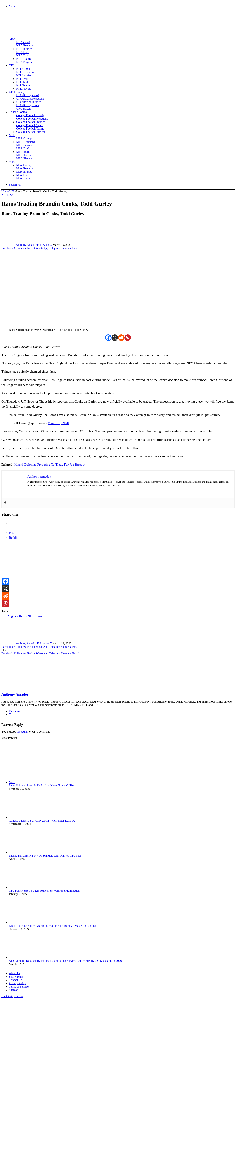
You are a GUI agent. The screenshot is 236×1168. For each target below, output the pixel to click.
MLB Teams (23, 155)
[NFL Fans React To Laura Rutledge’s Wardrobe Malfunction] (29, 887)
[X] (115, 337)
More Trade (23, 178)
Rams (38, 616)
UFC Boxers (23, 108)
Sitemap (13, 989)
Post (12, 532)
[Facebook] (108, 337)
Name (24, 1127)
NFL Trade (22, 82)
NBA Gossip (23, 42)
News (10, 194)
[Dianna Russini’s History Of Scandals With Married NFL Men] (29, 852)
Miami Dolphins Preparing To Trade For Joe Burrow (49, 464)
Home (5, 191)
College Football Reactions (32, 118)
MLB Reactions (25, 141)
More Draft (22, 175)
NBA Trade (23, 55)
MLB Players (24, 158)
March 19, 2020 (58, 423)
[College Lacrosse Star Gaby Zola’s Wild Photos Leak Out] (29, 817)
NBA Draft (22, 52)
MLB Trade (23, 151)
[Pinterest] (127, 337)
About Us (14, 973)
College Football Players (30, 131)
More (12, 161)
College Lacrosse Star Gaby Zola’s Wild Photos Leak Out (42, 820)
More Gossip (23, 165)
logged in (22, 731)
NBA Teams (23, 58)
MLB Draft (23, 148)
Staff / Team (16, 976)
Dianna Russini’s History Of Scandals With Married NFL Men (45, 855)
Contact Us (15, 979)
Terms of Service (19, 986)
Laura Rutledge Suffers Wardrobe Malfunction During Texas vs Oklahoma (52, 925)
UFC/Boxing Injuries (28, 101)
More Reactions (25, 168)
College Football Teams (30, 128)
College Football (18, 111)
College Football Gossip (30, 115)
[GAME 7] (17, 27)
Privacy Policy (17, 983)
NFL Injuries (23, 75)
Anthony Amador (26, 244)
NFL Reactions (25, 72)
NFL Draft (22, 78)
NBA (12, 38)
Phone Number (81, 1127)
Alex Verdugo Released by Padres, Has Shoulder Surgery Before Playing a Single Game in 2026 (65, 960)
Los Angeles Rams (14, 616)
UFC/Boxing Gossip (28, 95)
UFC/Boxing (16, 92)
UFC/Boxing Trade (27, 105)
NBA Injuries (24, 48)
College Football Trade (29, 125)
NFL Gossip (23, 68)
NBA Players (24, 62)
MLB (12, 135)
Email (50, 1127)
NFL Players (23, 88)
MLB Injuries (24, 145)
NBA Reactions (25, 45)
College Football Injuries (30, 121)
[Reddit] (121, 337)
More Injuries (24, 171)
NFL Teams (23, 85)
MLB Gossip (24, 138)
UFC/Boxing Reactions (30, 98)
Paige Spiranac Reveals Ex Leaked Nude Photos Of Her (41, 785)
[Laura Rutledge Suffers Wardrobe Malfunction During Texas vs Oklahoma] (29, 922)
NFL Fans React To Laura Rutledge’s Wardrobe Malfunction (44, 890)
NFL (12, 65)
